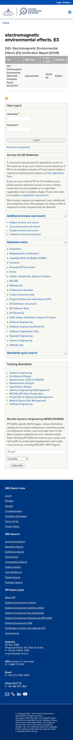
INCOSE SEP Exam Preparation (26, 393)
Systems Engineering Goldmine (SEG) (24, 607)
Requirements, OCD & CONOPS (27, 379)
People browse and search (24, 230)
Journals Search (13, 572)
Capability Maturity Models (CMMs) (28, 258)
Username (12, 114)
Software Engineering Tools (24, 331)
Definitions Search (14, 551)
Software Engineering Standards (27, 326)
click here (59, 191)
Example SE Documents (22, 267)
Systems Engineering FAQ (18, 623)
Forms (13, 271)
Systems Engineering (21, 340)
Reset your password (18, 147)
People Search (12, 577)
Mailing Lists (16, 285)
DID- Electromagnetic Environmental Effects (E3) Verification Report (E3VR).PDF (14, 76)
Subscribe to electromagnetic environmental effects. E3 (6, 98)
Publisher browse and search (25, 234)
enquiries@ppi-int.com (16, 653)
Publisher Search (14, 582)
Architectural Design (20, 376)
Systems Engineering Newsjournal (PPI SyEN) (28, 618)
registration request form (35, 195)
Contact (9, 506)
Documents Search (15, 541)
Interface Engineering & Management (29, 390)
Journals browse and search (25, 226)
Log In (8, 495)
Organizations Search (16, 562)
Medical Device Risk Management (28, 400)
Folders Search (13, 567)
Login (58, 2)
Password (12, 125)
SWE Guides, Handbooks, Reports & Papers (33, 317)
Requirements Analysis (22, 383)
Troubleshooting (13, 511)
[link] (36, 216)
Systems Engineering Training (20, 602)
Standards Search (14, 546)
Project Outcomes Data (22, 294)
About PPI (10, 597)
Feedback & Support (16, 516)
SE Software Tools (19, 308)
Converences (12, 633)
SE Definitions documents (23, 303)
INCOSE (14, 281)
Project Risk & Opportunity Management (31, 397)
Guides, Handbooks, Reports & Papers (30, 276)
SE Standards (17, 313)
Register (67, 2)
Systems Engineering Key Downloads (24, 613)
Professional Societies (21, 290)
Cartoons (14, 262)
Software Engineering (21, 322)
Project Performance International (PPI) (30, 299)
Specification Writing (20, 386)
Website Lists (16, 345)
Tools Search (11, 556)
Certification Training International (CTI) (25, 628)
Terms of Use (12, 521)
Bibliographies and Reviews (24, 253)
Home (6, 22)
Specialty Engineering (21, 336)
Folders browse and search (24, 222)
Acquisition (15, 249)
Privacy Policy (12, 526)
